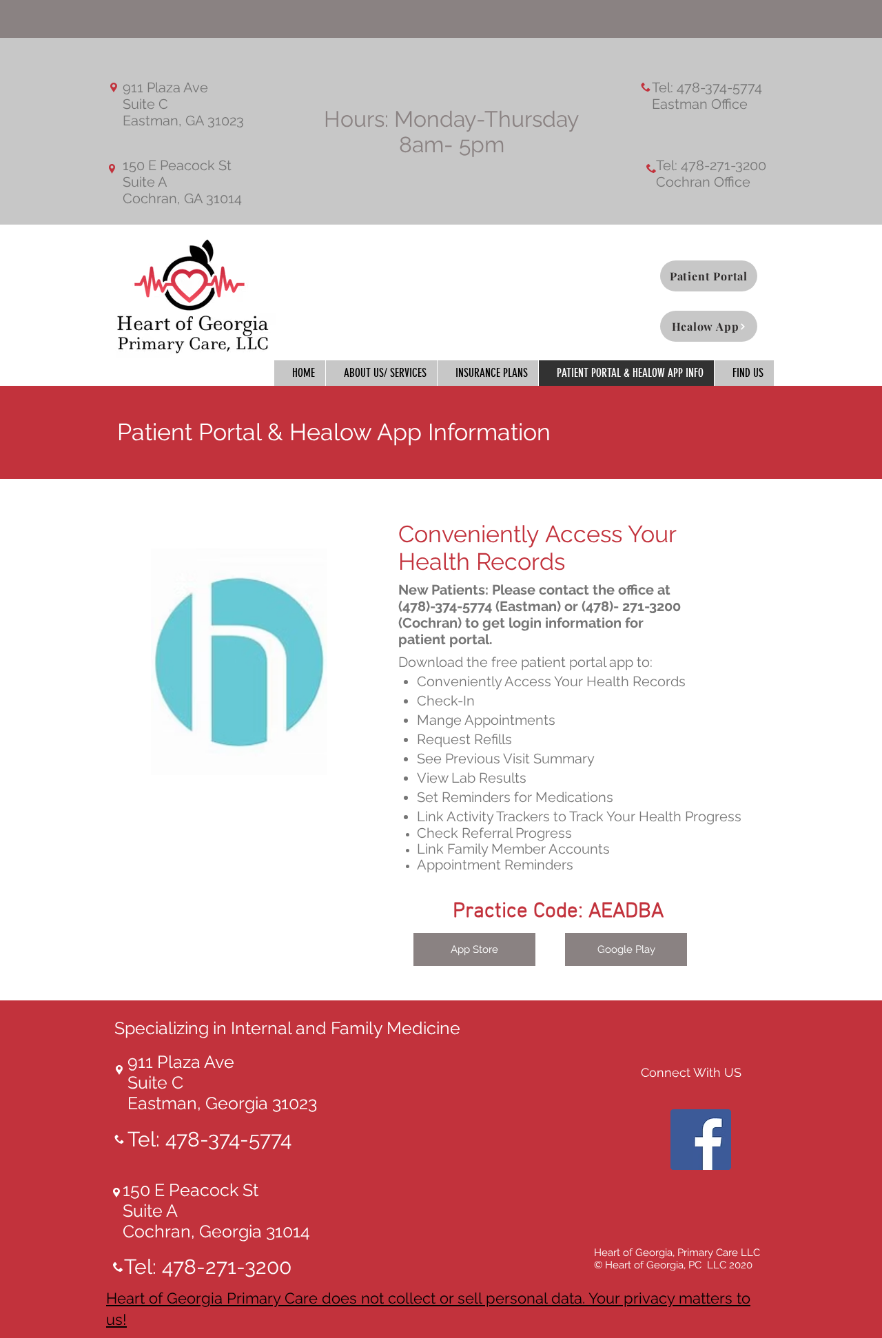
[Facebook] (700, 1139)
